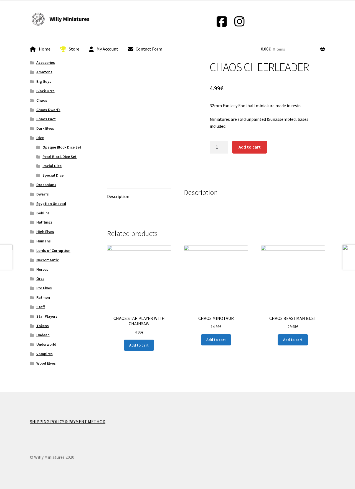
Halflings (44, 222)
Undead (43, 334)
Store (74, 49)
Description (118, 196)
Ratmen (43, 297)
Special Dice (53, 175)
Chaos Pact (46, 118)
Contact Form (149, 49)
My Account (107, 49)
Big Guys (43, 81)
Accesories (45, 62)
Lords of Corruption (53, 250)
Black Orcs (45, 90)
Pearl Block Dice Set (59, 156)
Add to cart (250, 147)
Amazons (44, 71)
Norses (42, 269)
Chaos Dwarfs (48, 109)
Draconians (46, 184)
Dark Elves (45, 128)
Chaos (41, 100)
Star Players (46, 316)
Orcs (40, 278)
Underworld (46, 344)
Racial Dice (52, 165)
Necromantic (47, 259)
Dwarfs (42, 194)
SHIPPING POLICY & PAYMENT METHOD (67, 421)
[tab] (139, 197)
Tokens (42, 325)
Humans (43, 241)
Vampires (44, 353)
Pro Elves (44, 287)
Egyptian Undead (51, 203)
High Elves (45, 231)
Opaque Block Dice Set (61, 147)
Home (44, 49)
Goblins (43, 212)
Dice (40, 137)
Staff (40, 306)
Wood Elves (46, 363)
